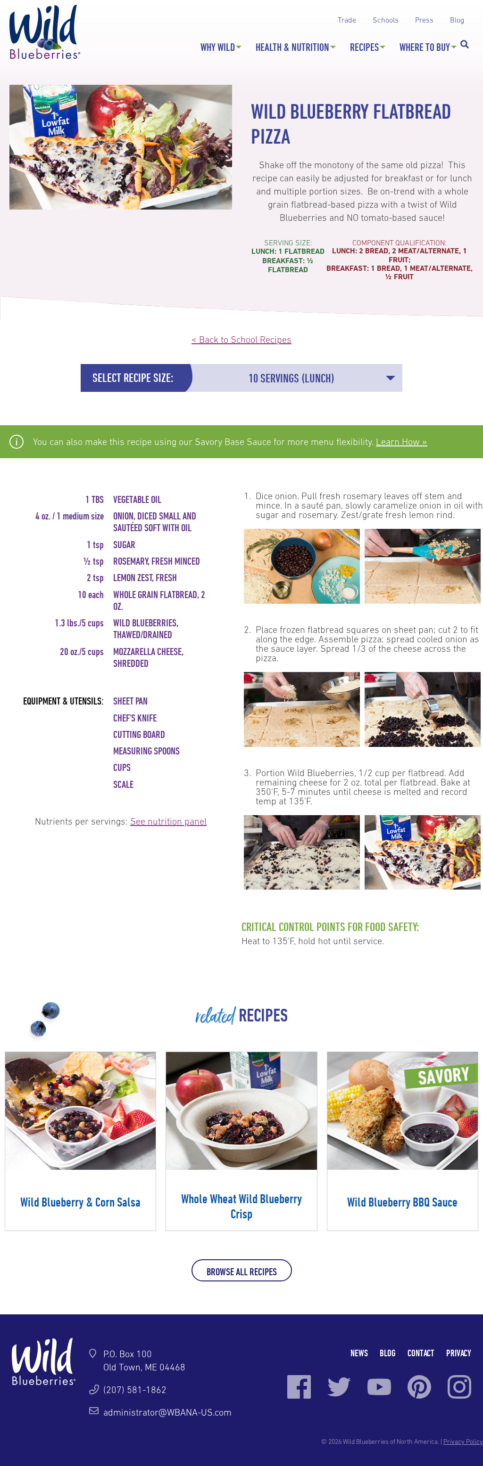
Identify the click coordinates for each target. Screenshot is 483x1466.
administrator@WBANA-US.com (167, 1412)
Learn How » (401, 442)
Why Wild (217, 47)
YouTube (379, 1387)
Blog (457, 20)
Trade (347, 20)
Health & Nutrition (292, 47)
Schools (386, 20)
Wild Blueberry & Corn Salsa (80, 1202)
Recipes (364, 47)
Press (424, 20)
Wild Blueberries (44, 32)
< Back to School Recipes (241, 339)
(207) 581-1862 (135, 1390)
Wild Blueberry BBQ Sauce (402, 1202)
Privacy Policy (463, 1441)
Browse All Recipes (242, 1271)
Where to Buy (425, 47)
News (359, 1352)
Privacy (458, 1352)
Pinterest (419, 1387)
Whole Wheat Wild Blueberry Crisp (241, 1206)
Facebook (299, 1387)
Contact (421, 1352)
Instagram (459, 1387)
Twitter (339, 1387)
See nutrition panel (168, 821)
